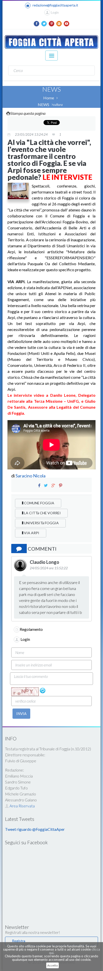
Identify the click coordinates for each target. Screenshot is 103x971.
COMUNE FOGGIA (38, 503)
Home (48, 97)
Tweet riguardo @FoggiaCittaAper (35, 829)
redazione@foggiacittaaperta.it (55, 5)
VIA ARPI (31, 533)
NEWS (43, 104)
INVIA (21, 713)
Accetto (52, 965)
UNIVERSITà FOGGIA (41, 523)
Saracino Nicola (31, 475)
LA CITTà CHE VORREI (42, 513)
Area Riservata (22, 805)
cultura (58, 105)
